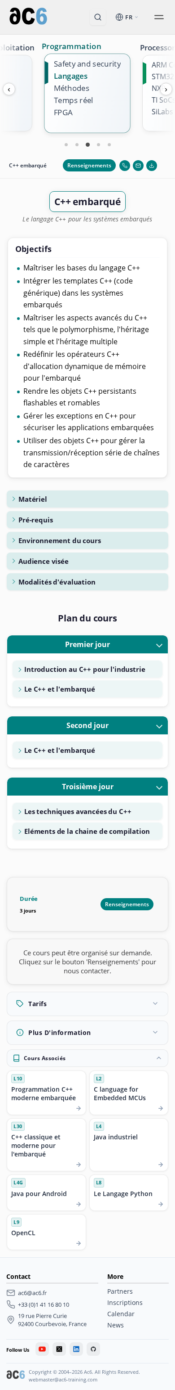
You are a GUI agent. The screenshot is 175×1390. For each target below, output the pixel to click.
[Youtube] (42, 1349)
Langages (71, 76)
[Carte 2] (76, 144)
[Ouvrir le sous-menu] (159, 17)
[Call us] (124, 165)
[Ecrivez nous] (138, 165)
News (115, 1325)
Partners (120, 1291)
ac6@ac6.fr (32, 1293)
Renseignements (89, 165)
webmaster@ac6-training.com (63, 1379)
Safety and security (87, 63)
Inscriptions (125, 1302)
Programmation (71, 45)
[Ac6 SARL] (15, 1375)
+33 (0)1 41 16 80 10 (43, 1304)
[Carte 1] (66, 144)
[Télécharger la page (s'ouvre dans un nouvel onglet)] (151, 165)
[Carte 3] (87, 144)
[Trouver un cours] (98, 17)
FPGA (63, 113)
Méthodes (71, 88)
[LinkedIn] (76, 1349)
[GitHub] (93, 1349)
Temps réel (73, 100)
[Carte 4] (98, 144)
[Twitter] (59, 1349)
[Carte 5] (109, 144)
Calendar (121, 1313)
